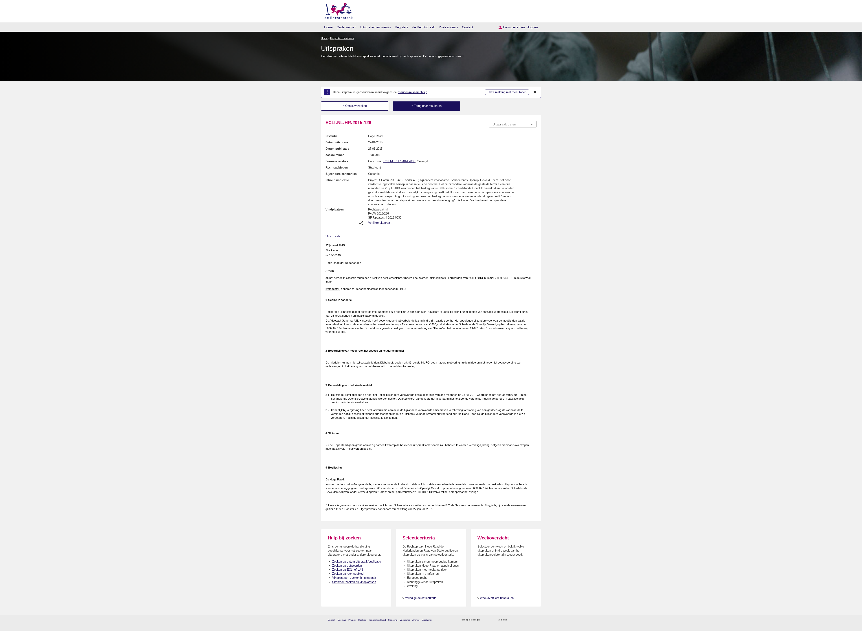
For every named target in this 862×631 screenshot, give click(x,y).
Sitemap (342, 620)
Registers (401, 27)
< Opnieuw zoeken (355, 105)
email (490, 620)
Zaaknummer (334, 155)
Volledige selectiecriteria (420, 598)
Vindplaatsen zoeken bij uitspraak (354, 577)
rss (484, 620)
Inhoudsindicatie (337, 180)
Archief (416, 620)
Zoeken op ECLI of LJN (347, 569)
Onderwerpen (346, 27)
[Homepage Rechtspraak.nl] (337, 10)
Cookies (362, 620)
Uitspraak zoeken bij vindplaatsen (354, 582)
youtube (534, 620)
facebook (516, 620)
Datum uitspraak (336, 142)
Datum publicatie (337, 148)
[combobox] (513, 124)
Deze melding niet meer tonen (507, 92)
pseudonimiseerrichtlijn (412, 92)
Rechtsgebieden (336, 167)
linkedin (528, 620)
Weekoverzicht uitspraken (497, 598)
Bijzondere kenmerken (341, 173)
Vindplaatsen (334, 209)
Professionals (448, 27)
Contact (467, 27)
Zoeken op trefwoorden (347, 565)
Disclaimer (427, 620)
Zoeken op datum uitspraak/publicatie (356, 561)
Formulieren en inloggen (520, 27)
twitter (510, 620)
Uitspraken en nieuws (375, 27)
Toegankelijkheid (377, 620)
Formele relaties (336, 161)
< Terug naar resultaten (426, 105)
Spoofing (393, 620)
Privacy (352, 620)
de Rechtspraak (423, 27)
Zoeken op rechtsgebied (347, 573)
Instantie (331, 136)
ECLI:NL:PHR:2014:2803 (399, 161)
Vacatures (405, 620)
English (331, 620)
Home (328, 27)
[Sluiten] (534, 92)
